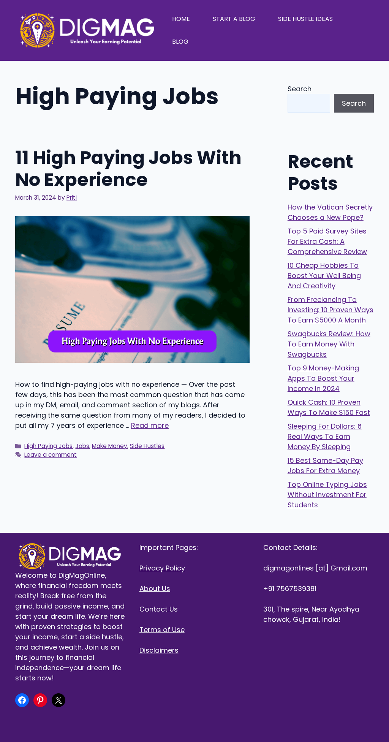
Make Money (109, 446)
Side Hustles (147, 446)
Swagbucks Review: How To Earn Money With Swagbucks (329, 344)
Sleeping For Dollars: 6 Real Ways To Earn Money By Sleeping (325, 436)
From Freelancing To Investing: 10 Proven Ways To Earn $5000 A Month (330, 310)
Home (181, 18)
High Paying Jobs (48, 446)
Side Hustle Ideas (305, 18)
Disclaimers (159, 650)
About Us (154, 588)
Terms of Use (162, 629)
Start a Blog (234, 18)
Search (300, 89)
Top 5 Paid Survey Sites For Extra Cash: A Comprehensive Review (327, 241)
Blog (180, 41)
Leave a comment (50, 455)
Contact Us (158, 609)
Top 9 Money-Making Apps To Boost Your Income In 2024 (323, 378)
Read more (150, 425)
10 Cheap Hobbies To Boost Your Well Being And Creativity (324, 276)
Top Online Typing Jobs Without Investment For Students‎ (327, 495)
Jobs (82, 446)
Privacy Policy (162, 568)
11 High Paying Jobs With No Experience (128, 168)
